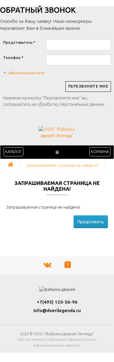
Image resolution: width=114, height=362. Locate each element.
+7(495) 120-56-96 (57, 302)
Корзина (100, 151)
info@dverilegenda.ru (57, 310)
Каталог (13, 151)
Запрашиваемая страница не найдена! (62, 165)
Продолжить (91, 221)
